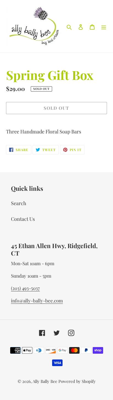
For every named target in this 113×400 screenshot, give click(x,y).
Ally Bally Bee (45, 381)
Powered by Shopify (77, 381)
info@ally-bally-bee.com (37, 300)
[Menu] (103, 26)
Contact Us (23, 219)
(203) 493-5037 (25, 288)
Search (18, 203)
